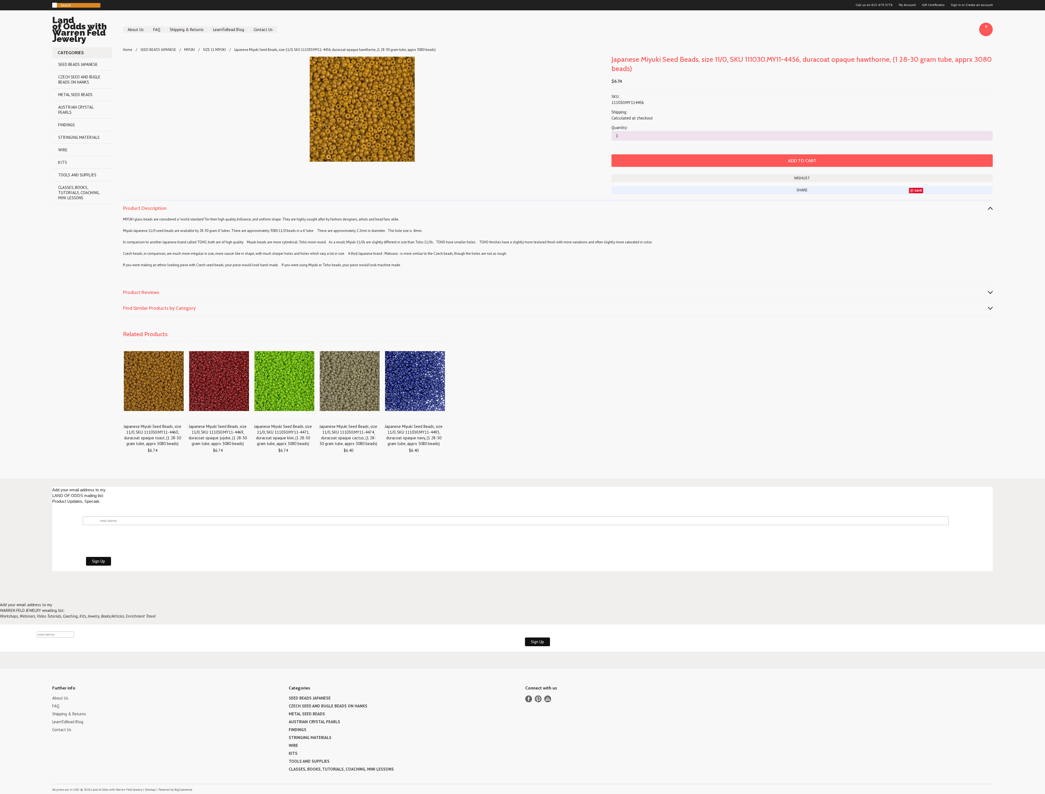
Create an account (979, 5)
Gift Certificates (933, 5)
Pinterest (538, 698)
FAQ (156, 29)
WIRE (62, 149)
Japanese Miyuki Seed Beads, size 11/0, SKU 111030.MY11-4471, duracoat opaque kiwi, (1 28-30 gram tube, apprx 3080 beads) (283, 435)
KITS (62, 162)
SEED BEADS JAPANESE (78, 64)
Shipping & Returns (187, 29)
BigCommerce (183, 790)
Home (127, 49)
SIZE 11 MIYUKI (214, 49)
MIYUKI (189, 49)
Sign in (956, 5)
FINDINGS (66, 124)
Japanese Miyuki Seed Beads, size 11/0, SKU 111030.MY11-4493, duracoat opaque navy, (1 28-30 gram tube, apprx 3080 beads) (413, 435)
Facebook (528, 698)
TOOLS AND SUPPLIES (77, 174)
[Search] (54, 5)
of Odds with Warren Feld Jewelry (79, 30)
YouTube (547, 698)
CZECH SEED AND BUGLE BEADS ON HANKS (79, 79)
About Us (136, 29)
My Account (907, 5)
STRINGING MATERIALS (79, 137)
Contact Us (263, 29)
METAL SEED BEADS (75, 94)
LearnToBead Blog (228, 29)
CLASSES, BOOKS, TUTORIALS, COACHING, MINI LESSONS (79, 192)
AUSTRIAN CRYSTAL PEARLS (76, 110)
